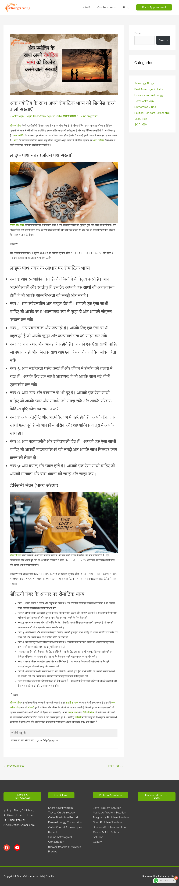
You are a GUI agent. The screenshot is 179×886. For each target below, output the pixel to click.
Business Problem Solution (109, 827)
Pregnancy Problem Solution (111, 817)
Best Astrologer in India (47, 116)
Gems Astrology (144, 101)
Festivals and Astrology (148, 95)
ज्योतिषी (77, 717)
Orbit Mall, (28, 810)
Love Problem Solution (107, 807)
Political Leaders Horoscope (152, 112)
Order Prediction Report (63, 817)
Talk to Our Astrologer (62, 812)
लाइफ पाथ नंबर (17, 225)
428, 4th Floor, (12, 810)
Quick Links (61, 795)
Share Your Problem (60, 807)
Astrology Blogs (22, 116)
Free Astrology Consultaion (65, 822)
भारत (15, 140)
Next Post (116, 765)
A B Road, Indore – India (18, 815)
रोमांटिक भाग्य (72, 702)
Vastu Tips (140, 118)
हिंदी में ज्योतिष (69, 116)
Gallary (97, 841)
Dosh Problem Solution (107, 822)
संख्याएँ (30, 707)
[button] (154, 7)
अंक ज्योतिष (15, 125)
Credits (50, 876)
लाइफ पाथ (72, 712)
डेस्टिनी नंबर (16, 555)
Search (138, 33)
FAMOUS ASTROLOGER (22, 796)
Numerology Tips (145, 107)
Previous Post (14, 765)
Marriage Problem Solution (109, 812)
